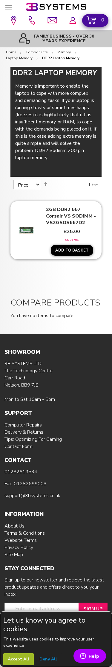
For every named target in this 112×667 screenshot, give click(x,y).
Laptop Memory (19, 58)
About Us (14, 526)
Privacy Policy (18, 547)
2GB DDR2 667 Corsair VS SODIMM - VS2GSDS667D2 (71, 216)
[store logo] (56, 7)
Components (37, 52)
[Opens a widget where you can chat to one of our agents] (89, 656)
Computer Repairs (23, 425)
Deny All (48, 659)
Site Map (13, 554)
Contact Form (18, 446)
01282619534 (20, 472)
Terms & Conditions (24, 533)
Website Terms (20, 540)
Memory (64, 52)
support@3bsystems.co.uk (32, 495)
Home (11, 52)
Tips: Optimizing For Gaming (33, 439)
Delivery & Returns (23, 432)
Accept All (18, 659)
